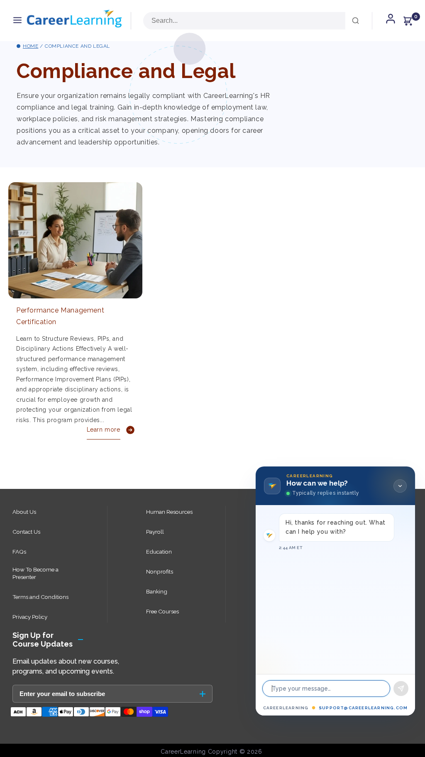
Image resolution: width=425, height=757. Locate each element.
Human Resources (169, 511)
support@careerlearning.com (363, 708)
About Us (24, 511)
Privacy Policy (29, 616)
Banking (156, 591)
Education (159, 551)
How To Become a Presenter (35, 573)
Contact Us (26, 531)
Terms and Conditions (40, 596)
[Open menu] (17, 20)
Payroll (155, 531)
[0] (408, 21)
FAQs (19, 551)
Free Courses (162, 611)
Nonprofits (159, 571)
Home (30, 46)
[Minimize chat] (400, 486)
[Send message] (400, 688)
